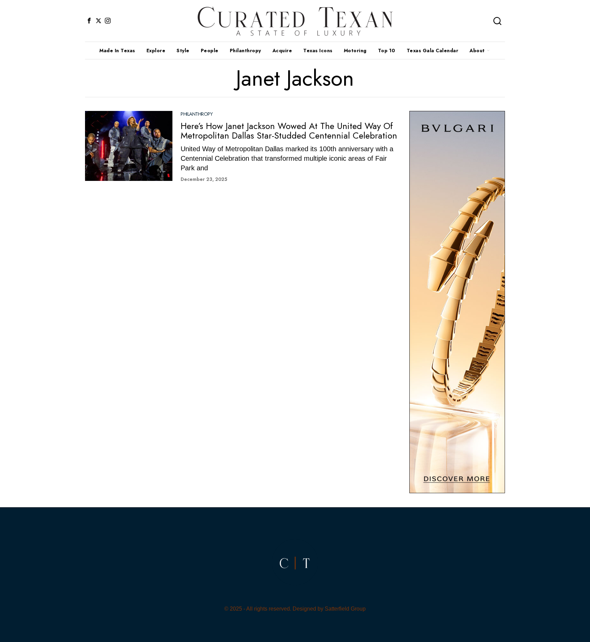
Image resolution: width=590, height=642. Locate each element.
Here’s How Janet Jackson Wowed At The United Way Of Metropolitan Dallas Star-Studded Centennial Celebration (289, 131)
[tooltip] (89, 21)
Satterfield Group (345, 609)
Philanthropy (196, 114)
